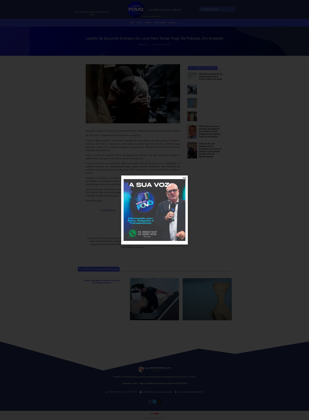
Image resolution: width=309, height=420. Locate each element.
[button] (184, 179)
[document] (154, 210)
